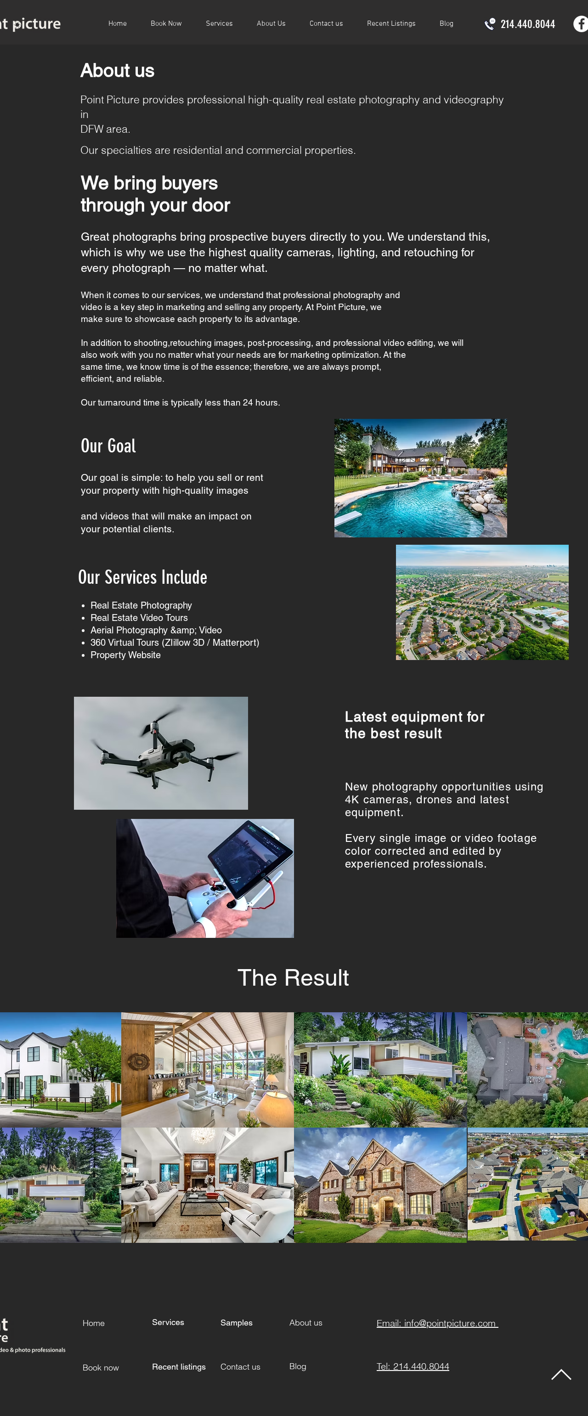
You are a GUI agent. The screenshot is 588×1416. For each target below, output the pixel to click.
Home (94, 1323)
